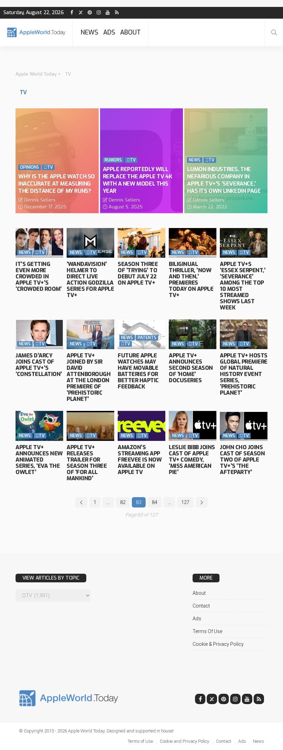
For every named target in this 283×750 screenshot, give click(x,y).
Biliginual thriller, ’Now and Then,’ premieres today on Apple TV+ (191, 279)
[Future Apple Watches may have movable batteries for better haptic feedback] (141, 334)
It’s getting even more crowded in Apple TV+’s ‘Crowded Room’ (38, 276)
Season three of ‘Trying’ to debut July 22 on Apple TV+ (138, 273)
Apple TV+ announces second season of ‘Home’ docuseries (191, 368)
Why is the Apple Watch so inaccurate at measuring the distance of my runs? (56, 184)
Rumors (113, 160)
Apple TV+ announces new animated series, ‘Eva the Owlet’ (39, 460)
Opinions (29, 167)
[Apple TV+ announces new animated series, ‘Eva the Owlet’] (39, 426)
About (130, 32)
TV (48, 167)
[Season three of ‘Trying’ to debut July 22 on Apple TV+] (141, 243)
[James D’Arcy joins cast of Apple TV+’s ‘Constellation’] (39, 334)
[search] (274, 32)
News (89, 32)
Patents (147, 338)
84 (154, 502)
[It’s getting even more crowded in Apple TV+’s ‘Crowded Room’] (39, 243)
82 (123, 502)
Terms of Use (207, 631)
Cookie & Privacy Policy (218, 644)
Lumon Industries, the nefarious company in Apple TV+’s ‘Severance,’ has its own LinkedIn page (224, 180)
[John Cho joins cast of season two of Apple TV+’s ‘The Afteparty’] (243, 426)
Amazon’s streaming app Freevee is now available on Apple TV (140, 460)
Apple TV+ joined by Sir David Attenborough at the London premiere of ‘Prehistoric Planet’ (88, 377)
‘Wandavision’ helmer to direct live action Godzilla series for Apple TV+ (90, 279)
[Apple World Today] (36, 32)
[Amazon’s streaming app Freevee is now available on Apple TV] (141, 426)
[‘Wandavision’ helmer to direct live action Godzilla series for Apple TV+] (90, 243)
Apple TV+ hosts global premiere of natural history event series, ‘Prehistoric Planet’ (243, 374)
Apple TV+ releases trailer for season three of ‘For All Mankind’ (87, 463)
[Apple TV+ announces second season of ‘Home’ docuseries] (192, 334)
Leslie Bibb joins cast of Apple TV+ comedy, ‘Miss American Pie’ (192, 460)
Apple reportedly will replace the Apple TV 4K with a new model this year (137, 180)
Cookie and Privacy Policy (184, 741)
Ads (109, 32)
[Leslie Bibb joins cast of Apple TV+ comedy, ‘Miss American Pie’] (192, 426)
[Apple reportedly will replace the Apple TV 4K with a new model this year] (141, 160)
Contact (201, 606)
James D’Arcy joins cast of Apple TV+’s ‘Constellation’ (39, 365)
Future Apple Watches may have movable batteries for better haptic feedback (138, 371)
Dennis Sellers (40, 200)
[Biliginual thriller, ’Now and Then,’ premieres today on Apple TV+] (192, 243)
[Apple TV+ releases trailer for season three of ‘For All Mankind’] (90, 426)
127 (185, 502)
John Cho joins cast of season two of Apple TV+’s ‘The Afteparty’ (242, 460)
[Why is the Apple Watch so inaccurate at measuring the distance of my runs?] (57, 160)
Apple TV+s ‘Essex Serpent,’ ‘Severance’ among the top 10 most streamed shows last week (242, 285)
